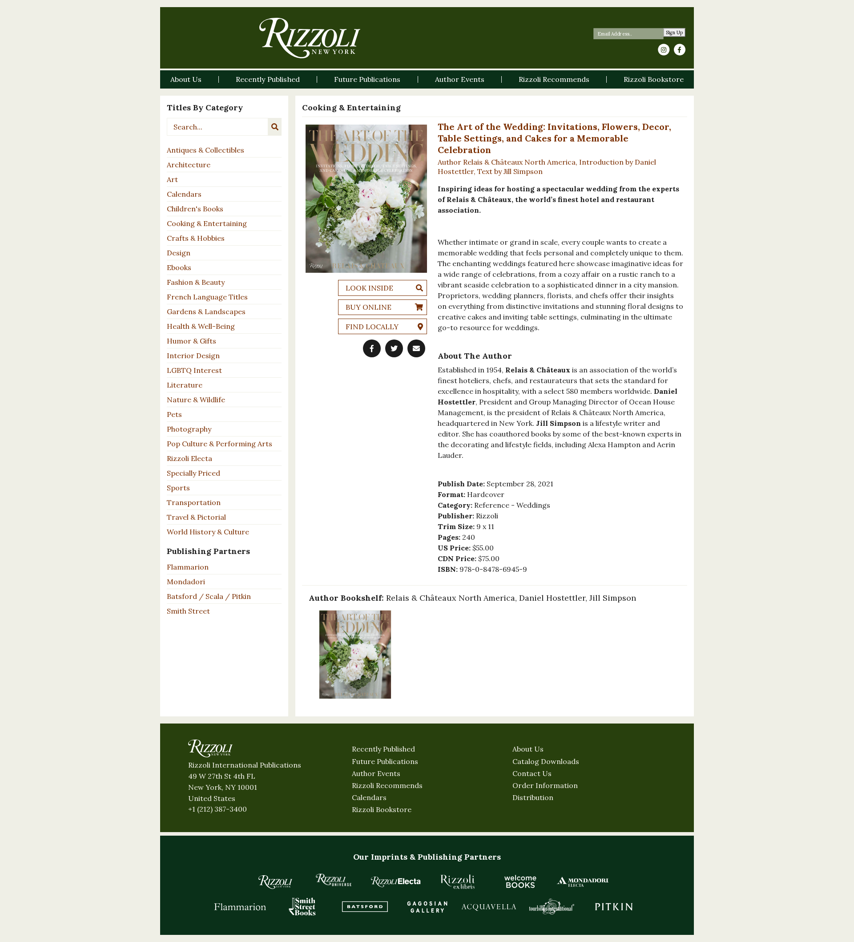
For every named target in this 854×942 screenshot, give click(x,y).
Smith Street (188, 610)
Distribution (532, 797)
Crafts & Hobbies (196, 238)
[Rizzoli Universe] (333, 880)
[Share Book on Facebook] (372, 348)
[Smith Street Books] (302, 906)
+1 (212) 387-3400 (217, 809)
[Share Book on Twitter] (394, 348)
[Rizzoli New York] (309, 38)
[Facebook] (679, 50)
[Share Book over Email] (416, 348)
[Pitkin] (614, 906)
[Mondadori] (583, 881)
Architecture (188, 164)
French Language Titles (207, 296)
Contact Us (532, 773)
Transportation (194, 502)
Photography (189, 429)
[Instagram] (663, 50)
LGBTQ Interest (194, 370)
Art (172, 179)
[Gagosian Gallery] (427, 906)
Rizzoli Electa (189, 458)
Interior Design (193, 355)
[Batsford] (365, 906)
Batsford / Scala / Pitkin (209, 596)
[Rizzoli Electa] (396, 881)
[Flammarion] (240, 906)
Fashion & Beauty (196, 282)
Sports (178, 487)
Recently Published (383, 748)
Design (178, 252)
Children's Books (195, 208)
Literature (184, 384)
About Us (528, 748)
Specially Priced (193, 473)
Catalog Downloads (545, 761)
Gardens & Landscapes (206, 311)
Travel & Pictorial (196, 517)
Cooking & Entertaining (207, 223)
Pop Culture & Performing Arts (219, 443)
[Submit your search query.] (275, 127)
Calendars (184, 194)
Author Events (376, 773)
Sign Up (674, 33)
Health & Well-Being (201, 326)
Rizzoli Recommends (387, 785)
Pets (174, 414)
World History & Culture (208, 531)
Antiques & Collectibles (205, 150)
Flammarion (188, 566)
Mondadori (186, 581)
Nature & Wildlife (196, 399)
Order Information (545, 785)
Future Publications (385, 761)
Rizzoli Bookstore (381, 809)
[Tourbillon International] (551, 906)
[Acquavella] (489, 906)
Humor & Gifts (191, 340)
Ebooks (179, 267)
